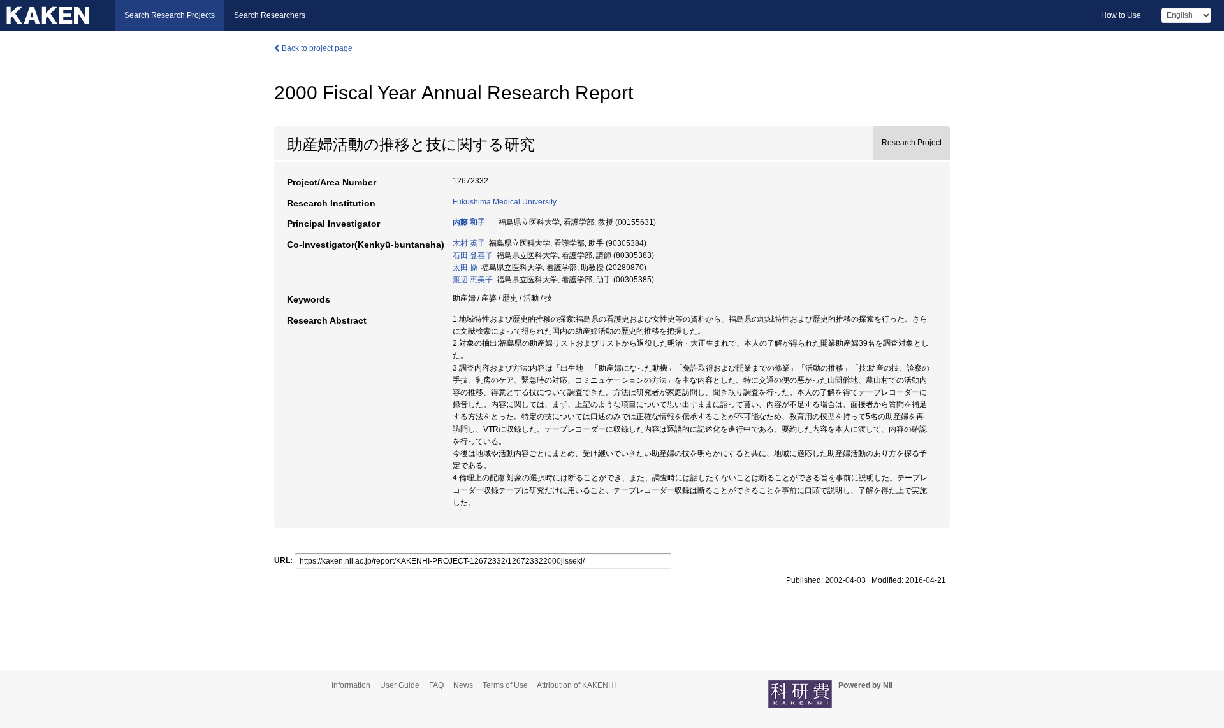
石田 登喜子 (473, 255)
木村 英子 (469, 243)
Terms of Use (505, 685)
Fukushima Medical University (505, 201)
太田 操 (465, 267)
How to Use (1121, 15)
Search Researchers (269, 15)
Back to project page (316, 48)
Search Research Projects (169, 15)
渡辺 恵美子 (473, 279)
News (463, 685)
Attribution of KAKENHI (576, 685)
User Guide (399, 685)
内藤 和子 (469, 222)
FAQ (436, 685)
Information (351, 685)
